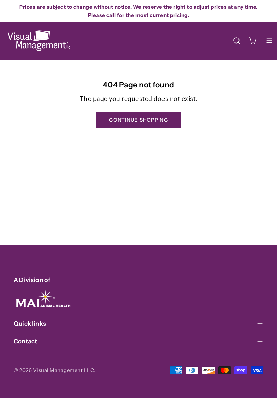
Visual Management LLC (63, 370)
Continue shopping (138, 120)
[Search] (237, 41)
